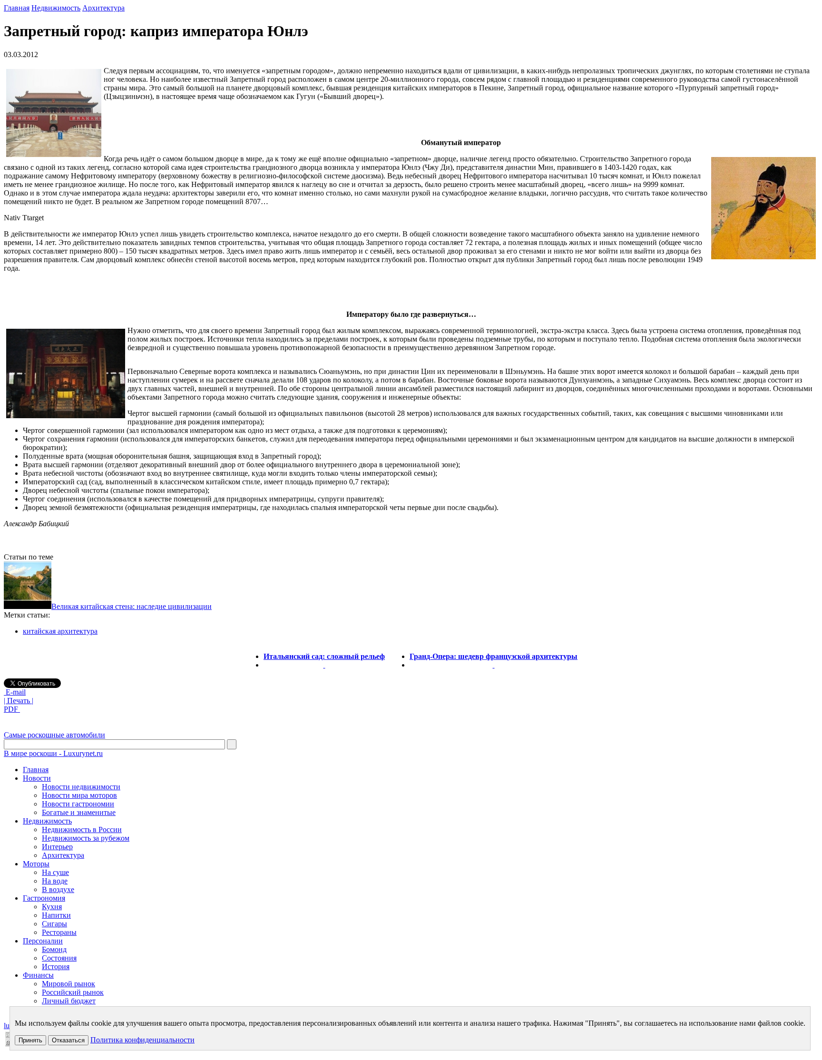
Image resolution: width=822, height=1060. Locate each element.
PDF (12, 709)
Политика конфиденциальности (142, 1040)
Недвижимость (55, 8)
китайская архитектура (60, 631)
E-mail (15, 692)
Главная (16, 8)
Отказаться (68, 1040)
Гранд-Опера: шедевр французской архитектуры (493, 656)
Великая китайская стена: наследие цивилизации (131, 606)
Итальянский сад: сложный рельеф (324, 656)
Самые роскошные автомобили (54, 735)
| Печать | (18, 701)
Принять (30, 1040)
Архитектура (103, 8)
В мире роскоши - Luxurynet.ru (53, 753)
